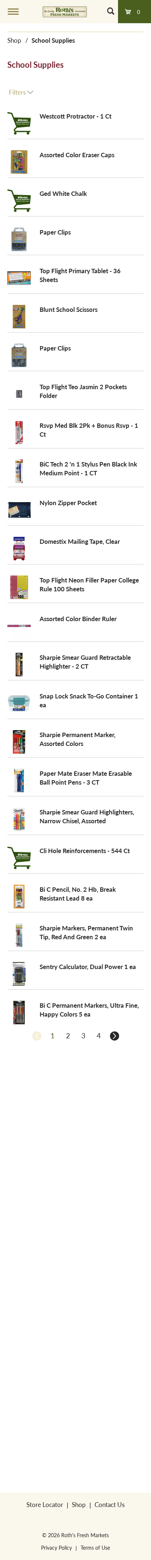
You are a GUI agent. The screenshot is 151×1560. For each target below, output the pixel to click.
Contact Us (110, 1504)
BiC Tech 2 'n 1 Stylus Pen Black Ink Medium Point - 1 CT (88, 468)
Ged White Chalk (63, 193)
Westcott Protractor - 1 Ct (75, 116)
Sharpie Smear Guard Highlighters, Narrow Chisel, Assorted (87, 816)
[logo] (64, 11)
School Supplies (53, 40)
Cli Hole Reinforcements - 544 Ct (85, 850)
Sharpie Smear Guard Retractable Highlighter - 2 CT (85, 661)
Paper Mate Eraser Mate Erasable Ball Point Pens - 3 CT (86, 777)
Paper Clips (55, 232)
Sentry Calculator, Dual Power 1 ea (88, 966)
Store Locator (44, 1504)
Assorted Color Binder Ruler (78, 618)
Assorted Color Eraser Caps (77, 154)
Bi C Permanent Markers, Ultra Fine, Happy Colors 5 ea (89, 1009)
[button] (52, 1035)
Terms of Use (95, 1547)
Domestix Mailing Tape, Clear (80, 541)
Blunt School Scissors (68, 309)
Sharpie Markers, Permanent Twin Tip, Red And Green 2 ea (86, 932)
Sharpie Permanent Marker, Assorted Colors (77, 739)
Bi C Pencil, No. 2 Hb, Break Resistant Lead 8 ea (78, 893)
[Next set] (114, 1035)
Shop (14, 40)
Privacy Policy (56, 1547)
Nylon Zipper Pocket (68, 502)
